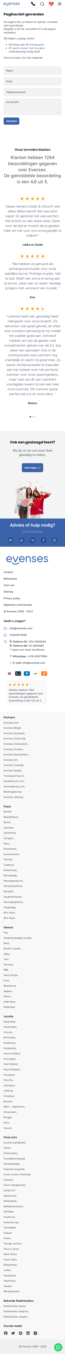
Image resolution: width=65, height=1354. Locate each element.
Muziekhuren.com (14, 781)
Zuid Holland (11, 1064)
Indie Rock (9, 1001)
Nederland (9, 1021)
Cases (7, 1238)
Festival (8, 859)
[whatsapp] (21, 540)
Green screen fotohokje (17, 1174)
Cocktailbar (10, 1227)
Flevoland (9, 1074)
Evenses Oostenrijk (14, 738)
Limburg (8, 1090)
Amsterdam (10, 1027)
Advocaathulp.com (14, 786)
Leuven (8, 1128)
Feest (7, 806)
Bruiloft (8, 811)
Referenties (10, 578)
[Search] (42, 4)
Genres (8, 927)
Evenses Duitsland (14, 733)
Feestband (10, 1275)
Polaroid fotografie (14, 1169)
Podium (8, 1232)
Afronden (11, 121)
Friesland (9, 1096)
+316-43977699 (37, 656)
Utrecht (8, 1032)
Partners (9, 717)
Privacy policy (12, 598)
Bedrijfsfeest (11, 817)
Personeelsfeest (13, 886)
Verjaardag (10, 907)
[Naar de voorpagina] (12, 4)
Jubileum (9, 864)
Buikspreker (10, 1264)
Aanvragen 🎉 (32, 467)
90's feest (9, 918)
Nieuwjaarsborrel (13, 880)
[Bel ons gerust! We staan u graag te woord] (33, 4)
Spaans (8, 991)
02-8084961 (36, 645)
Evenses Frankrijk (13, 765)
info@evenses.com (34, 662)
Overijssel (9, 1085)
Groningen (10, 1058)
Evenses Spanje (12, 770)
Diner (6, 843)
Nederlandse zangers (16, 1316)
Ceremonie (10, 833)
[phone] (32, 540)
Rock (6, 943)
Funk (6, 980)
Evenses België (12, 728)
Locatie (8, 1016)
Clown (7, 1147)
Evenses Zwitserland (15, 743)
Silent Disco (10, 1254)
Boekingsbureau (13, 791)
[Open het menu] (59, 4)
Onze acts (10, 1137)
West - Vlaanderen (14, 1106)
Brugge (8, 1117)
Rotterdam (9, 1037)
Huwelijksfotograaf (14, 1158)
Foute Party (10, 1259)
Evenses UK (10, 759)
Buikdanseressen (13, 1206)
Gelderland (10, 1048)
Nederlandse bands (15, 1306)
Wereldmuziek (11, 1291)
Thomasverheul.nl (14, 775)
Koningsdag (10, 875)
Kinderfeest (10, 870)
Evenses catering (13, 797)
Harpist (8, 1286)
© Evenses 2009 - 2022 (18, 611)
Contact (8, 572)
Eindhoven (10, 1042)
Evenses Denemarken (16, 754)
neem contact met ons (25, 48)
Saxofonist (10, 1280)
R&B (6, 969)
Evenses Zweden (13, 749)
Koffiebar (9, 1211)
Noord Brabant (12, 1069)
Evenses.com (11, 722)
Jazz (6, 959)
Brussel (8, 1101)
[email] (10, 540)
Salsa (6, 953)
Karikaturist (10, 1195)
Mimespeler (10, 1201)
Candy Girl (9, 1190)
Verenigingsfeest (13, 902)
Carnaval (8, 827)
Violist (7, 1270)
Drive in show (11, 1248)
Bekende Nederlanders (19, 1300)
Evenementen (11, 854)
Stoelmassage (11, 1163)
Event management (14, 1185)
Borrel (7, 822)
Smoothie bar (11, 1222)
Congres (8, 838)
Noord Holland (12, 1053)
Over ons (9, 585)
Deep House (11, 975)
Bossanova (10, 985)
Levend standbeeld (14, 1142)
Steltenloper (10, 1153)
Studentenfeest (12, 896)
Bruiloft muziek (12, 948)
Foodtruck (9, 1216)
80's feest (9, 912)
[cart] (51, 4)
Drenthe (8, 1080)
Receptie (9, 891)
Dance (7, 996)
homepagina (36, 44)
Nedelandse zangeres (16, 1311)
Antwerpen (10, 1112)
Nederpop (9, 1007)
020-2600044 (37, 641)
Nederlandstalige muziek (17, 937)
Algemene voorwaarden (18, 604)
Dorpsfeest (10, 849)
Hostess (8, 1179)
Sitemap (8, 591)
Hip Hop (8, 964)
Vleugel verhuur (13, 1243)
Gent (6, 1122)
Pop (6, 932)
